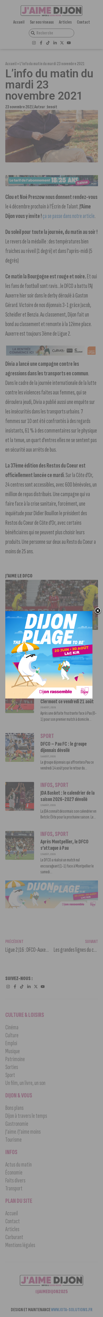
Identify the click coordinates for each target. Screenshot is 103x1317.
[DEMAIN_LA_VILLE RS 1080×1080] (48, 697)
